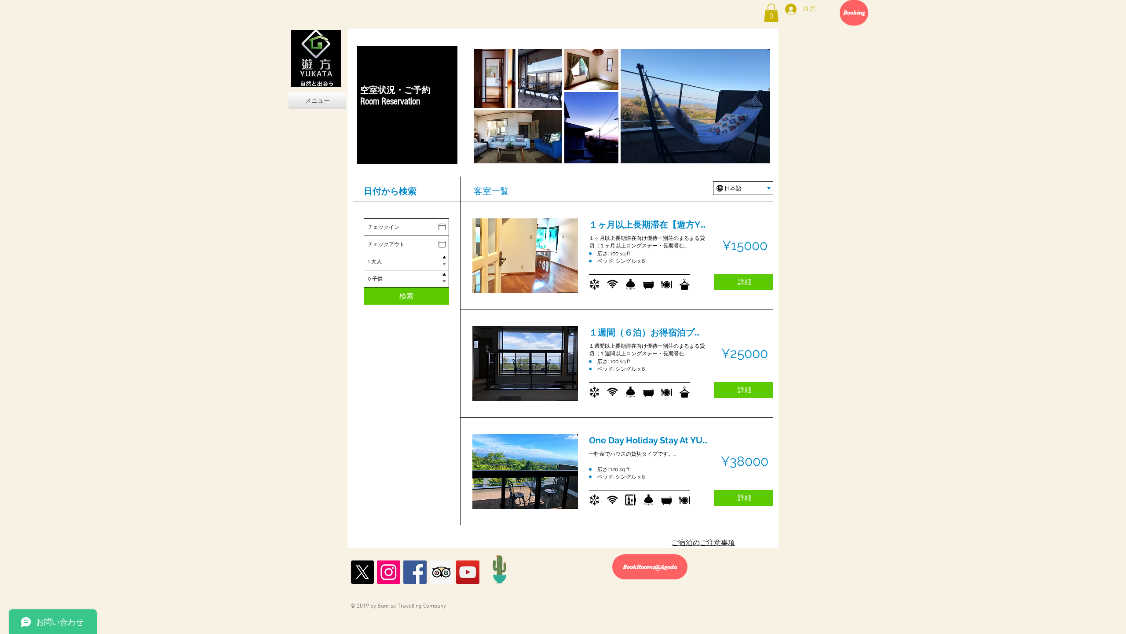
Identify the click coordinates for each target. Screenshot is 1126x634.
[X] (362, 572)
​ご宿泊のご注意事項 (703, 543)
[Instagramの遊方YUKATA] (388, 572)
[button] (771, 13)
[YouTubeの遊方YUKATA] (467, 572)
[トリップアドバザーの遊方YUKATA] (441, 572)
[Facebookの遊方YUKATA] (415, 572)
